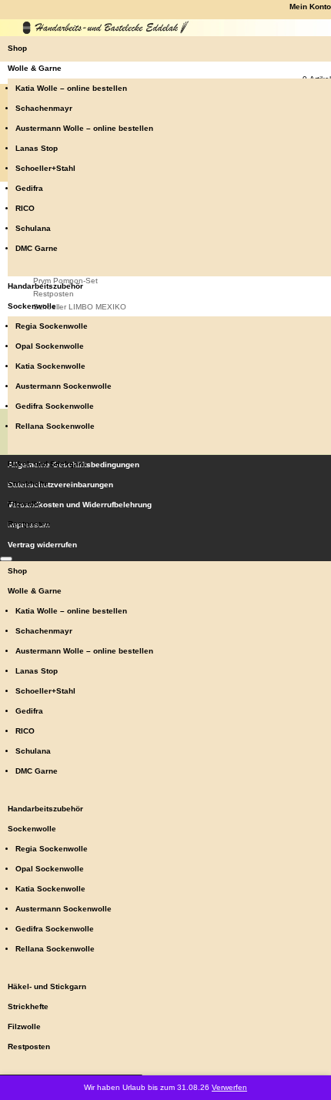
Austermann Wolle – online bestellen (84, 128)
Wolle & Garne (35, 68)
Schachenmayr (43, 108)
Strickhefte (28, 484)
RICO (25, 208)
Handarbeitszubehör (45, 286)
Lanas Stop (36, 148)
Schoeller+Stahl (45, 168)
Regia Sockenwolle (51, 326)
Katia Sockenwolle (50, 366)
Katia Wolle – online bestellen (71, 88)
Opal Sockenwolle (49, 346)
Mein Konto (310, 6)
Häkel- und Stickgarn (47, 464)
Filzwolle (24, 504)
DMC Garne (36, 248)
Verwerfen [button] (229, 1087)
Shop (17, 48)
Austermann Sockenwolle (63, 386)
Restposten (29, 524)
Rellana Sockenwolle (55, 426)
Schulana (33, 228)
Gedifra (29, 188)
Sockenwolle (32, 306)
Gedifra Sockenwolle (54, 406)
